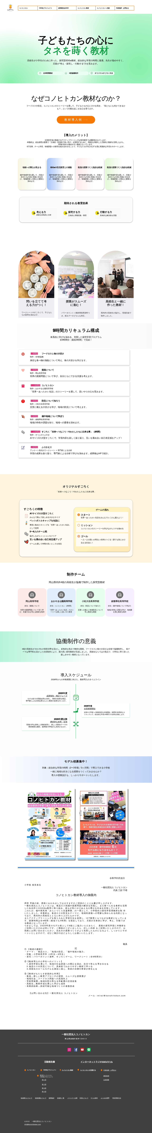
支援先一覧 (60, 1098)
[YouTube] (82, 1049)
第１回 (44, 1080)
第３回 (44, 1088)
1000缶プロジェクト (46, 1077)
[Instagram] (69, 1049)
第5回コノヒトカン (46, 1075)
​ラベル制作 (94, 1098)
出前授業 (106, 1080)
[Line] (89, 1049)
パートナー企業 (72, 1098)
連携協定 (51, 1098)
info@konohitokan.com (32, 1124)
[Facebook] (76, 1049)
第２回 (44, 1084)
